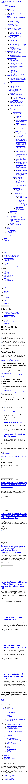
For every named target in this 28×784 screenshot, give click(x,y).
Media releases (7, 276)
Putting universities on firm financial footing (14, 435)
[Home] (3, 2)
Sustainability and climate (10, 264)
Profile (5, 292)
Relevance (6, 303)
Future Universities (5, 453)
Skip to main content (17, 1)
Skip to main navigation (6, 1)
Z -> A (5, 301)
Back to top (3, 699)
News (5, 278)
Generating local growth (13, 422)
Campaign (6, 288)
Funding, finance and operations (11, 256)
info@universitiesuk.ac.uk (7, 708)
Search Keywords (5, 247)
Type (2, 284)
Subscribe (3, 697)
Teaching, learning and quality (11, 266)
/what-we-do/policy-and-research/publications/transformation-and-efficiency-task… (13, 375)
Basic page (6, 291)
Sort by (2, 295)
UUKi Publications (8, 280)
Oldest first (6, 299)
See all (2, 689)
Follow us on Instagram (9, 775)
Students (6, 263)
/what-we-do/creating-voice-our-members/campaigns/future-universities (10, 359)
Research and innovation (9, 262)
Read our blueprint (5, 405)
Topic (2, 250)
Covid (5, 254)
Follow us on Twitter (8, 776)
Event (5, 290)
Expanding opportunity (12, 411)
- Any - (5, 252)
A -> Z (5, 300)
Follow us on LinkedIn (9, 778)
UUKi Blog (6, 272)
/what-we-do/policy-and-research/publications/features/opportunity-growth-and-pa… (13, 392)
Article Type (3, 268)
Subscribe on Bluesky (9, 779)
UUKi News (7, 282)
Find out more (4, 335)
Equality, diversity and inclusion (11, 255)
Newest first (6, 297)
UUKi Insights (7, 274)
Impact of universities (9, 259)
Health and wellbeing (9, 258)
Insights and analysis (8, 275)
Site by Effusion (4, 782)
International (6, 260)
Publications (6, 279)
